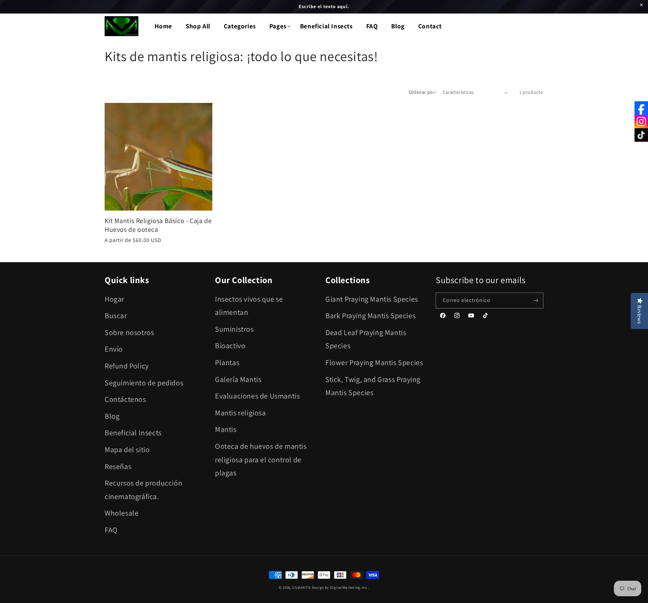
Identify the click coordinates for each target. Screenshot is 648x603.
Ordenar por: (422, 92)
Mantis (226, 429)
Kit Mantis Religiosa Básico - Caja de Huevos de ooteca (158, 225)
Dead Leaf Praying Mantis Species (365, 339)
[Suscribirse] (535, 300)
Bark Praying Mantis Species (370, 315)
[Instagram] (641, 121)
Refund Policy (127, 366)
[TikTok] (641, 135)
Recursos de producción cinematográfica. (143, 489)
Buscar (116, 315)
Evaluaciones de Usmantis (257, 396)
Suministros (234, 329)
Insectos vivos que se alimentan (249, 305)
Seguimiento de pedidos (144, 382)
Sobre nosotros (129, 332)
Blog (112, 416)
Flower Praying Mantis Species (374, 362)
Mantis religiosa (240, 412)
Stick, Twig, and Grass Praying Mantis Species (373, 386)
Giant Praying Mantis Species (371, 299)
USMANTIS (301, 587)
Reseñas (118, 466)
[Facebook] (641, 108)
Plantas (227, 362)
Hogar (114, 299)
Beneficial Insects (133, 433)
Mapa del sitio (127, 449)
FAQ (111, 530)
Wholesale (121, 513)
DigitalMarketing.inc (349, 587)
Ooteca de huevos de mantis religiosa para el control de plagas (261, 459)
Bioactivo (230, 346)
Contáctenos (125, 399)
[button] (278, 26)
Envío (114, 349)
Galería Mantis (238, 379)
